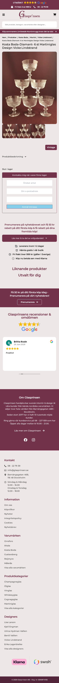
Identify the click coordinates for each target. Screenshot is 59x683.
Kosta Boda (23, 37)
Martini (33, 37)
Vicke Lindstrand (45, 37)
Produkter (12, 37)
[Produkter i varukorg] (54, 14)
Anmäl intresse (29, 207)
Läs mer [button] (10, 366)
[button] (29, 3)
